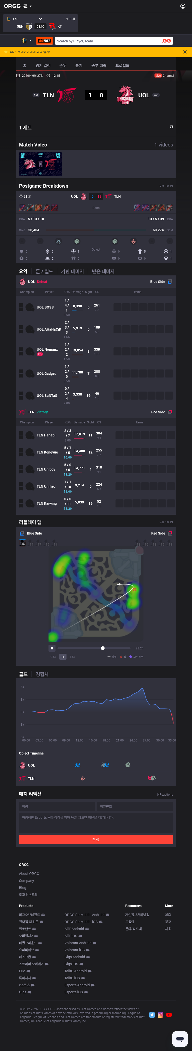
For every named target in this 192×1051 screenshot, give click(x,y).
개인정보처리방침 (137, 914)
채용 (168, 928)
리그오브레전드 (29, 914)
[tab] (25, 271)
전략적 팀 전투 (28, 921)
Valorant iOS (74, 949)
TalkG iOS (72, 977)
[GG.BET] (44, 41)
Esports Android (77, 985)
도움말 (129, 921)
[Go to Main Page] (12, 6)
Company (26, 880)
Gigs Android (74, 956)
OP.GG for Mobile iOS (81, 921)
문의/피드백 (133, 928)
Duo (22, 970)
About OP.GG (29, 873)
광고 (168, 921)
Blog (22, 887)
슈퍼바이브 (26, 949)
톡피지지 (25, 977)
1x (62, 657)
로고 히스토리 (28, 894)
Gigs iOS (71, 963)
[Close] (185, 52)
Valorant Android (78, 942)
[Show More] (27, 6)
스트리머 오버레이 (31, 963)
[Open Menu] (183, 6)
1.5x (72, 657)
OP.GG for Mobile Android (84, 914)
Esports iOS (73, 992)
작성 (96, 839)
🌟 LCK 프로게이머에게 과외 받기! (27, 52)
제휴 (168, 914)
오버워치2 (26, 935)
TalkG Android (75, 970)
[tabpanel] (96, 395)
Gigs (22, 992)
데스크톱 (25, 956)
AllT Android (74, 928)
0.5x (53, 657)
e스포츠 (24, 985)
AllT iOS (70, 935)
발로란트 (25, 928)
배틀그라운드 (28, 942)
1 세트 (25, 127)
